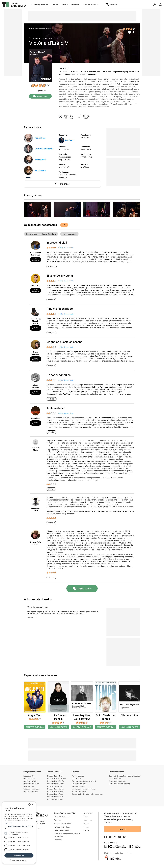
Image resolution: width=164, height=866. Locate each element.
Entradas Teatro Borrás (55, 781)
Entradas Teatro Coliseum (56, 778)
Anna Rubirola (86, 157)
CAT (160, 3)
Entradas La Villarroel (54, 786)
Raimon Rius (86, 149)
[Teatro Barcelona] (14, 4)
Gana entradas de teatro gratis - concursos (87, 794)
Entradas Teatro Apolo (55, 794)
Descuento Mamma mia (117, 781)
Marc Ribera (35, 418)
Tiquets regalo (77, 778)
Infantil (86, 827)
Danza (86, 830)
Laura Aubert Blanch (43, 149)
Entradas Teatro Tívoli (55, 776)
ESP (160, 5)
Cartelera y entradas (39, 4)
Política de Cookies (62, 827)
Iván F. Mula (35, 286)
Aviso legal (58, 820)
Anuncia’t (58, 839)
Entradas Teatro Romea (55, 784)
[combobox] (129, 4)
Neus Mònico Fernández (35, 254)
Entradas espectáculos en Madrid (84, 781)
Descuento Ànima (115, 778)
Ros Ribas (85, 167)
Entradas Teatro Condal (55, 789)
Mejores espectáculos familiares (83, 789)
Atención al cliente (61, 816)
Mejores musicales (78, 786)
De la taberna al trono (38, 607)
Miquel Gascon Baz (35, 386)
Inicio (31, 28)
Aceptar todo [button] (18, 855)
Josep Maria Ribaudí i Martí (36, 321)
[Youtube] (119, 837)
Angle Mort (35, 715)
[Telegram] (124, 837)
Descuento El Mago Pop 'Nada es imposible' (125, 776)
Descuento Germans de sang (119, 784)
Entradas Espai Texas (54, 799)
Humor (86, 823)
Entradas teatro (28, 776)
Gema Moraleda (35, 353)
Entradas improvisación (31, 789)
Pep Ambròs (40, 138)
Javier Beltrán (41, 159)
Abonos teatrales (78, 776)
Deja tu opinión (42, 96)
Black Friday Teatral (79, 791)
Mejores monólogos (79, 784)
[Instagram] (115, 837)
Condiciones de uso (62, 830)
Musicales (88, 820)
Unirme (122, 829)
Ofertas (55, 4)
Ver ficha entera (62, 184)
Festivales (75, 4)
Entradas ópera (28, 786)
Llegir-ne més (8, 823)
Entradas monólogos (30, 791)
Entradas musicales (30, 781)
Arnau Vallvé (64, 149)
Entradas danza (29, 778)
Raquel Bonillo (64, 159)
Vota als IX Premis (90, 4)
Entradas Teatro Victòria (55, 791)
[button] (18, 827)
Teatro (36, 28)
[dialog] (19, 833)
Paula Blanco (40, 170)
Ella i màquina (129, 715)
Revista (65, 4)
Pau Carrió (69, 140)
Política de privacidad (63, 823)
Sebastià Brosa (65, 157)
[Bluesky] (110, 837)
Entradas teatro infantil (31, 784)
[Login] (154, 4)
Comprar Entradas (35, 727)
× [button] (32, 804)
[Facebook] (105, 837)
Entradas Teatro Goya (55, 797)
